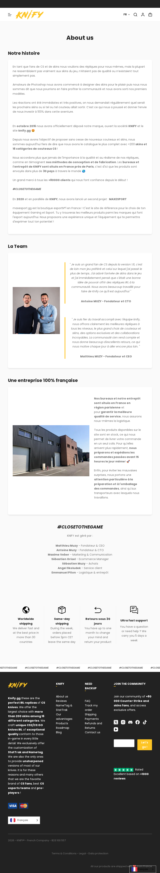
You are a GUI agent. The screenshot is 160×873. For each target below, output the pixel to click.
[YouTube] (116, 729)
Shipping (90, 714)
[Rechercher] (135, 14)
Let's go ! (144, 744)
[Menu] (10, 14)
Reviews (61, 701)
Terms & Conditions (64, 853)
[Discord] (130, 722)
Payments (92, 719)
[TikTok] (145, 722)
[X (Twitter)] (116, 722)
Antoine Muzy (66, 550)
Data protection (98, 853)
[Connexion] (143, 14)
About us (62, 696)
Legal (82, 853)
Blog (59, 732)
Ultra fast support (134, 620)
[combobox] (142, 869)
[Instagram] (123, 722)
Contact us (92, 732)
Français (142, 869)
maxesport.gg (22, 208)
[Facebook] (137, 722)
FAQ (87, 701)
